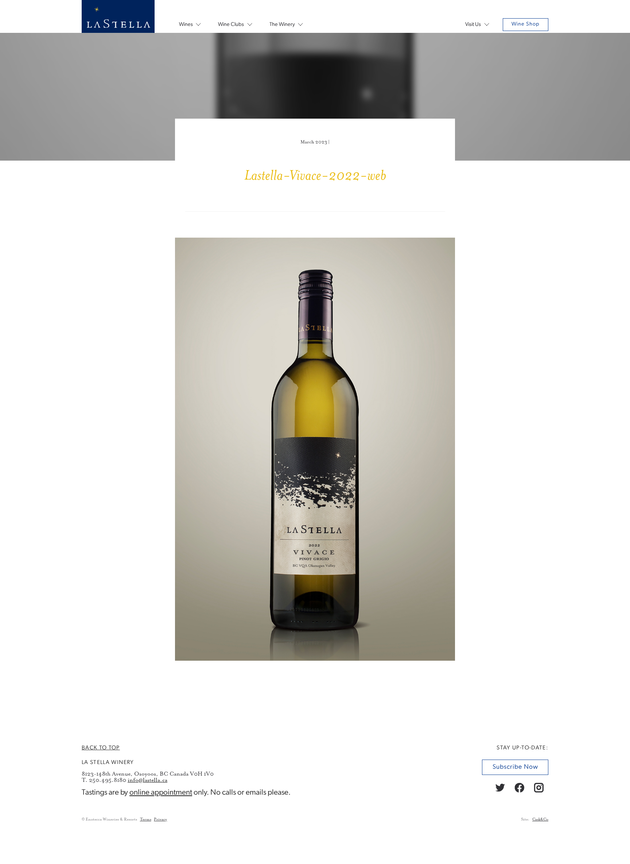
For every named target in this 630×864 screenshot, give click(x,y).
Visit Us (473, 24)
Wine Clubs (231, 24)
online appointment (160, 792)
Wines (186, 24)
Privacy (160, 819)
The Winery (282, 24)
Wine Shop (526, 24)
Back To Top (101, 748)
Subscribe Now (515, 767)
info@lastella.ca (147, 780)
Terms (145, 819)
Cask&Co (540, 819)
